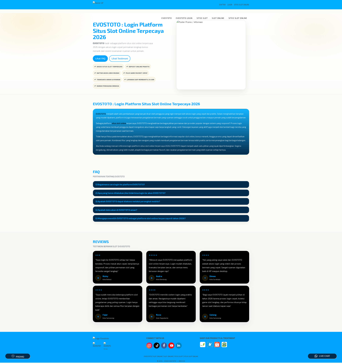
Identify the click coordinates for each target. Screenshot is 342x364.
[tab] (171, 184)
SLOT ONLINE (218, 18)
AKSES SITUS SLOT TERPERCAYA (109, 66)
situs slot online (119, 123)
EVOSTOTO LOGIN (184, 18)
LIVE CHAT (323, 355)
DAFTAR (222, 5)
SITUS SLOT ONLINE (241, 5)
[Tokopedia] (224, 344)
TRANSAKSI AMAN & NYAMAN (108, 79)
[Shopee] (217, 344)
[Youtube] (171, 346)
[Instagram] (149, 345)
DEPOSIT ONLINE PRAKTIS (139, 66)
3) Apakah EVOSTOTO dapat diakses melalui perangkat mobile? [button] (127, 201)
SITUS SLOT (202, 18)
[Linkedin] (178, 345)
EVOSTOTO (167, 18)
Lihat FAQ (100, 58)
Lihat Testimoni (120, 58)
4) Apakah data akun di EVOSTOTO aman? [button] (116, 210)
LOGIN (230, 5)
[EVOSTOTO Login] (202, 344)
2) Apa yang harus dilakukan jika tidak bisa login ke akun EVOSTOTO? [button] (130, 193)
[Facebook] (164, 345)
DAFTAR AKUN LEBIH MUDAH (108, 73)
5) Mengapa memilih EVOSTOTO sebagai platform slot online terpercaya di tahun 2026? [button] (140, 218)
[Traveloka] (210, 344)
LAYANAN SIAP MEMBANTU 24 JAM (140, 79)
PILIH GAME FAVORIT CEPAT (136, 73)
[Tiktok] (156, 346)
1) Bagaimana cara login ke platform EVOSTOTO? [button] (120, 184)
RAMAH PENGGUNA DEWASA (108, 86)
